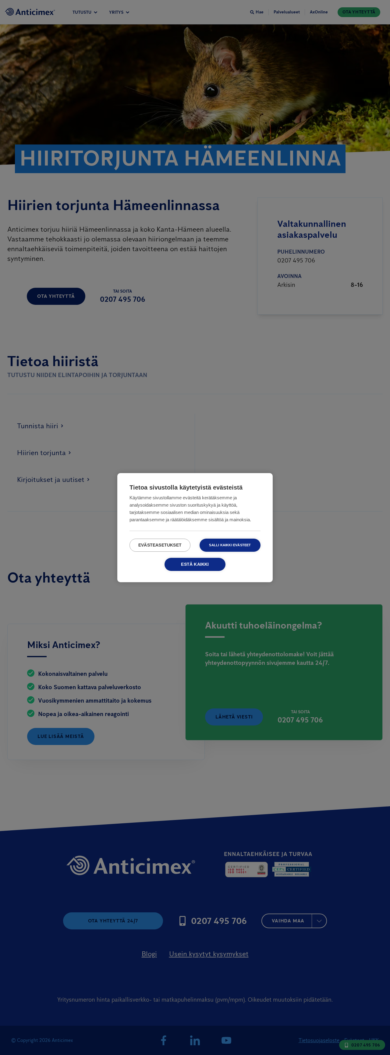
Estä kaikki (195, 564)
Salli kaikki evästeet (230, 545)
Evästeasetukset (160, 545)
